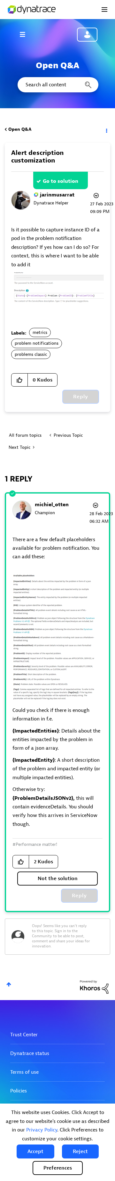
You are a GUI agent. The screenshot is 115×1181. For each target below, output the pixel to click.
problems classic (31, 354)
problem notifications (36, 343)
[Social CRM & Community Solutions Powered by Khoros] (94, 986)
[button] (35, 1151)
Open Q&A (19, 129)
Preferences (57, 1168)
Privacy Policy (41, 1130)
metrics (40, 332)
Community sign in (87, 35)
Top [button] (9, 984)
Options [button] (106, 129)
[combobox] (57, 84)
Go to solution (60, 181)
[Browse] (26, 34)
